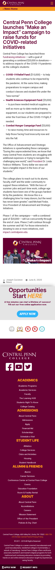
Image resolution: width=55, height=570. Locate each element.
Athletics (28, 446)
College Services (27, 450)
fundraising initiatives (14, 57)
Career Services (27, 476)
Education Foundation (27, 488)
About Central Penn (27, 416)
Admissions (27, 420)
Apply (27, 424)
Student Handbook (27, 462)
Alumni (28, 472)
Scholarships (27, 432)
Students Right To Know (27, 402)
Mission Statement (27, 514)
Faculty (27, 394)
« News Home (10, 9)
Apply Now (10, 567)
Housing (27, 458)
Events (27, 484)
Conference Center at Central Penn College (27, 480)
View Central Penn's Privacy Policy (30, 537)
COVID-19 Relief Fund (18, 74)
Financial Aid (27, 428)
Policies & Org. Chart (27, 523)
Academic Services (27, 390)
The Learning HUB (27, 398)
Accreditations (27, 506)
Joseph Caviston (14, 280)
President (37, 161)
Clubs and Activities (27, 454)
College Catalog (27, 406)
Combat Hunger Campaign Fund (23, 125)
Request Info (30, 567)
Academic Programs (27, 386)
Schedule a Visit (27, 436)
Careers (27, 510)
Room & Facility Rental (27, 492)
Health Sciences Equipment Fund (24, 100)
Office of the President (27, 518)
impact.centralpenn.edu (15, 232)
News (9, 282)
